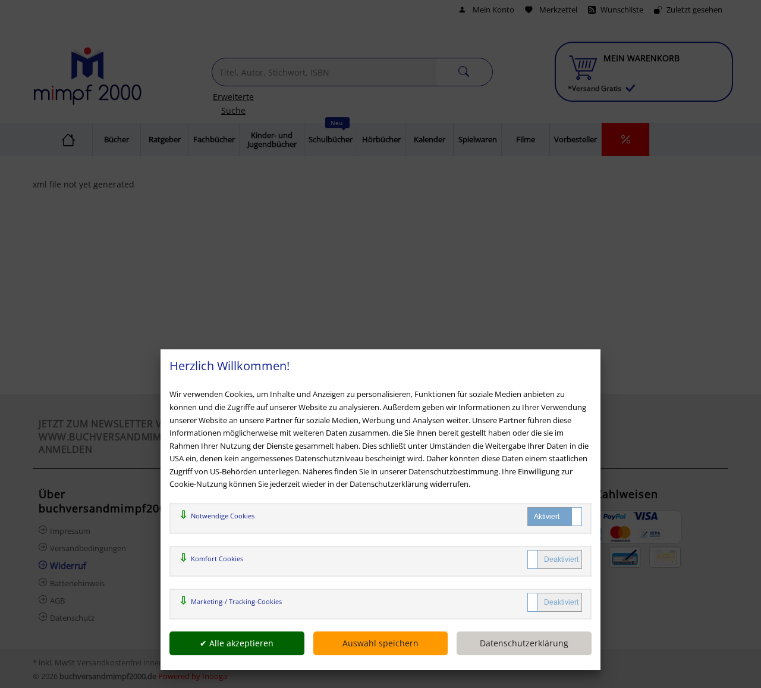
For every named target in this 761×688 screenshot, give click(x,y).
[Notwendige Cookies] (554, 516)
